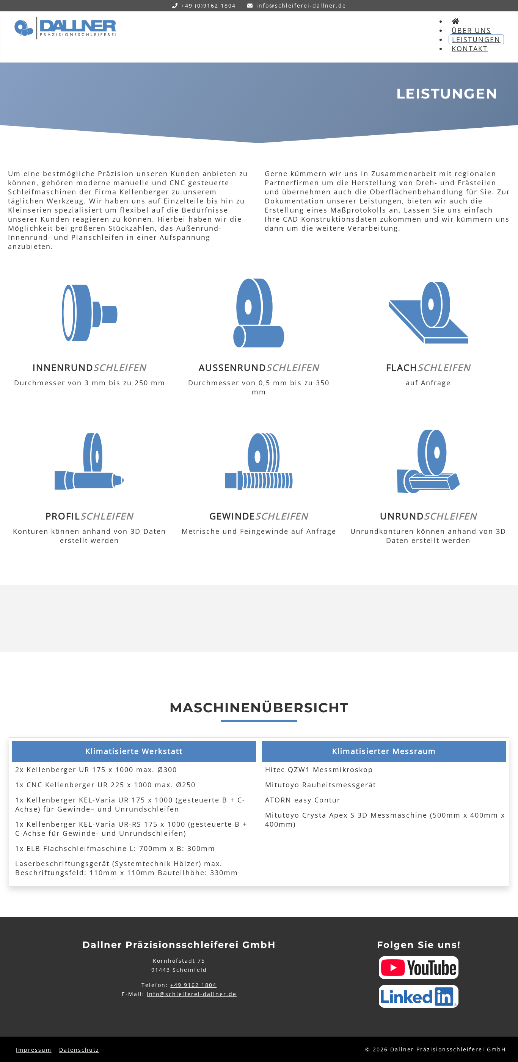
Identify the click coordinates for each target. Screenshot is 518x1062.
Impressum (34, 1049)
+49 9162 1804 (193, 984)
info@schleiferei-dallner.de (301, 5)
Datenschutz (79, 1049)
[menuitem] (456, 21)
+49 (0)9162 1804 (208, 5)
